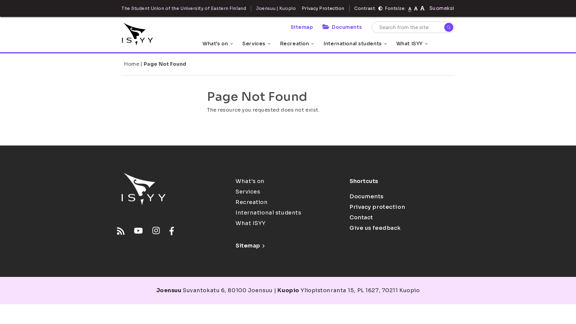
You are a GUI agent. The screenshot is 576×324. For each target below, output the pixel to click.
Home (131, 64)
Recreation (294, 43)
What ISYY (409, 43)
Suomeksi (441, 8)
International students (352, 43)
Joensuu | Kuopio (276, 8)
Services (253, 43)
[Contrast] (380, 8)
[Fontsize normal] (410, 8)
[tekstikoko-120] (422, 8)
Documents (347, 27)
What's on (215, 43)
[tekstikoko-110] (416, 8)
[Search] (448, 27)
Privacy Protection (323, 8)
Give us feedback (375, 228)
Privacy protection (377, 207)
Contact (361, 217)
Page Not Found (165, 64)
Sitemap (302, 27)
